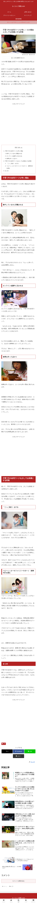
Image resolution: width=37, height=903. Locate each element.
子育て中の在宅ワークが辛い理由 (14, 151)
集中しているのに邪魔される (14, 153)
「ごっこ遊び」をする (12, 163)
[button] (18, 756)
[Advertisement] (18, 123)
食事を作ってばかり (11, 158)
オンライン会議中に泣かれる (14, 156)
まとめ (7, 170)
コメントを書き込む (18, 881)
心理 (4, 743)
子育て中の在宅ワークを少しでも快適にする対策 (18, 161)
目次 (16, 147)
